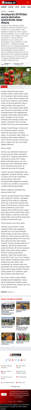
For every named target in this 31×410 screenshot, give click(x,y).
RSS (4, 394)
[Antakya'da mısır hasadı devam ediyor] (23, 336)
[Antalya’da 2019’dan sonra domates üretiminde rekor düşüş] (15, 76)
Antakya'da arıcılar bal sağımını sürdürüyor (7, 326)
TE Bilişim (20, 401)
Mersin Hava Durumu (20, 366)
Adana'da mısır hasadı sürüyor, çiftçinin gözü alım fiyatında (7, 343)
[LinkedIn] (18, 360)
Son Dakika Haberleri (9, 382)
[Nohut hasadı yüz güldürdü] (23, 305)
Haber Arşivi (21, 382)
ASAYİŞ (10, 7)
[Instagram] (15, 360)
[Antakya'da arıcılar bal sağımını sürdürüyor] (8, 321)
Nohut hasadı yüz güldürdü (21, 311)
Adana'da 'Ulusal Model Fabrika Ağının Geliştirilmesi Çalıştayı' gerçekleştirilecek (7, 312)
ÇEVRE (23, 7)
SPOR (17, 7)
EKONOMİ (11, 11)
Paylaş (5, 86)
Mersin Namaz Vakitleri (6, 372)
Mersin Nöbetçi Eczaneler (6, 366)
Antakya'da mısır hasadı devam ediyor (22, 342)
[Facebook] (6, 360)
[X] (9, 360)
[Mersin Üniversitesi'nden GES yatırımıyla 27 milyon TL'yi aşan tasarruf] (23, 321)
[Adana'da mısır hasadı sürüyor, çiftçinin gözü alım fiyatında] (8, 336)
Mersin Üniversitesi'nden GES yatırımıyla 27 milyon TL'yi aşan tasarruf (22, 327)
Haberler (4, 11)
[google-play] (15, 387)
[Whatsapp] (24, 360)
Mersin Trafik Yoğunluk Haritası (21, 372)
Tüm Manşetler (22, 377)
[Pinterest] (12, 360)
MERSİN (3, 7)
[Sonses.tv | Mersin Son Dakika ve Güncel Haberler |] (9, 2)
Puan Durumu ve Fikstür (6, 377)
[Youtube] (21, 360)
